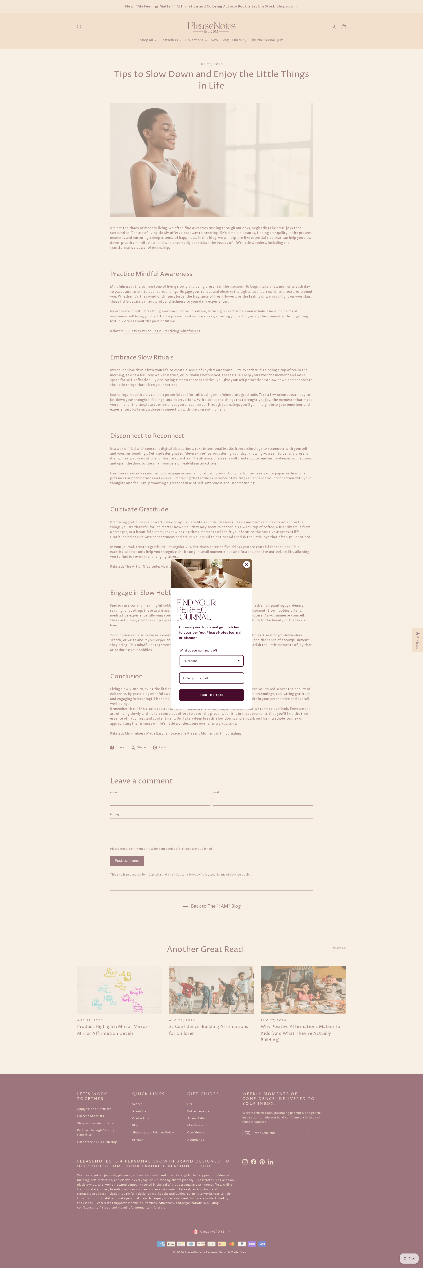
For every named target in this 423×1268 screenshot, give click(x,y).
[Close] (246, 564)
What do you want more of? (198, 650)
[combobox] (212, 661)
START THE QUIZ (212, 695)
